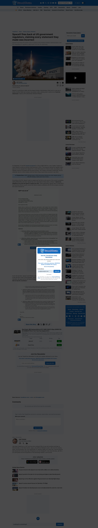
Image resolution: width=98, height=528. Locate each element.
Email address (40, 268)
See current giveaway (49, 266)
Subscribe (57, 271)
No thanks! (49, 274)
